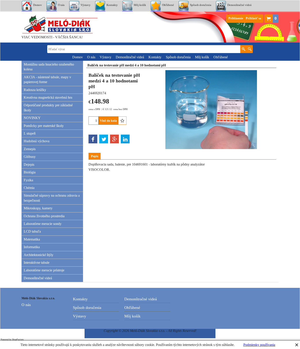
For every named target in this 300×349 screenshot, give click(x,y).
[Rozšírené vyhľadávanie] (243, 49)
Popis (94, 156)
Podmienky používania (259, 345)
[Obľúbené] (122, 121)
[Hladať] (249, 49)
